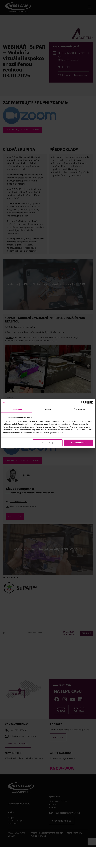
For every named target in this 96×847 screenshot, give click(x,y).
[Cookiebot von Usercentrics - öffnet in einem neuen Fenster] (83, 402)
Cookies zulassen (78, 443)
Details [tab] (48, 409)
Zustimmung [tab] (16, 409)
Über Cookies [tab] (79, 409)
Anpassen (46, 443)
